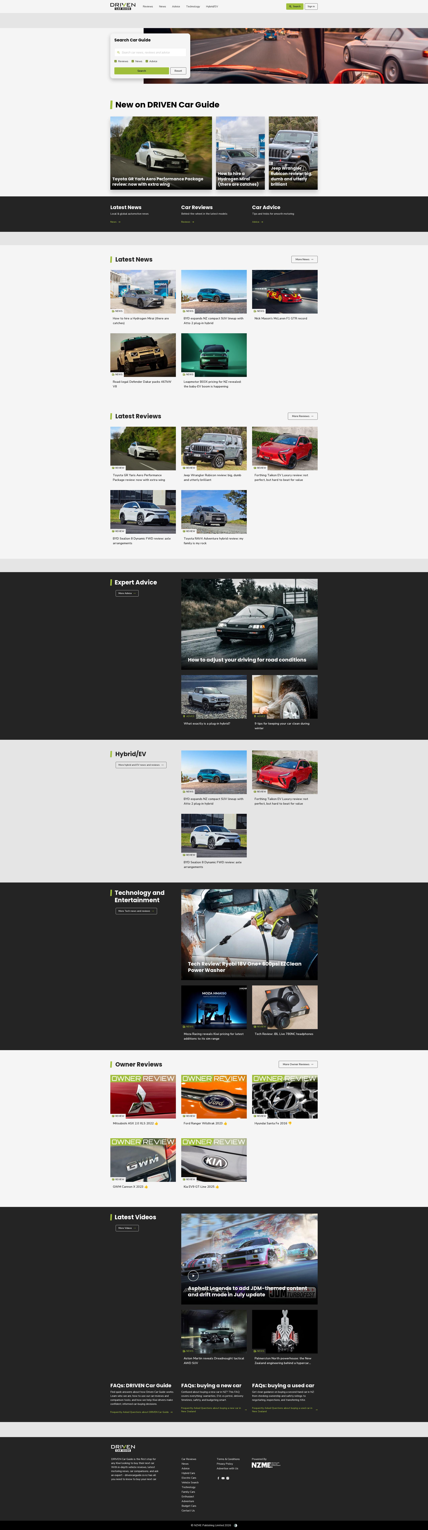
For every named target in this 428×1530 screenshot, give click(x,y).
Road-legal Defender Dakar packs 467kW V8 (143, 362)
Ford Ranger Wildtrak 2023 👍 (205, 1123)
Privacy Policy (225, 1464)
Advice (176, 6)
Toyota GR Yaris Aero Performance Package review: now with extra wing (161, 153)
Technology (193, 6)
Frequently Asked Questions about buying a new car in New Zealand (214, 1398)
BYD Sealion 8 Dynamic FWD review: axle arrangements (143, 519)
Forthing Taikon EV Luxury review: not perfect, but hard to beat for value (285, 456)
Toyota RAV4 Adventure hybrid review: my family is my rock (214, 519)
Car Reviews (189, 1459)
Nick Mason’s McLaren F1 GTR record (281, 318)
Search (141, 71)
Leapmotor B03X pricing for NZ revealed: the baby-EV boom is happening (214, 362)
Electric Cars (189, 1478)
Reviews (148, 6)
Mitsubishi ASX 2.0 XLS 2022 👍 (135, 1123)
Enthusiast (188, 1496)
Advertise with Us (227, 1468)
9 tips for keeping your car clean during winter (285, 704)
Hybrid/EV (212, 6)
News (162, 6)
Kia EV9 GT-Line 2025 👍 (201, 1187)
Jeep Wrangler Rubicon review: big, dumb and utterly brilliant (293, 153)
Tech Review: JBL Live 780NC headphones (284, 1034)
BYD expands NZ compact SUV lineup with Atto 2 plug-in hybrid (214, 299)
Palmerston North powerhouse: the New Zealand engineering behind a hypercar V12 (283, 1363)
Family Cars (188, 1492)
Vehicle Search (190, 1482)
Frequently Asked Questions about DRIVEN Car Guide (143, 1398)
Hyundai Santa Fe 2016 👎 (273, 1123)
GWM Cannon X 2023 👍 (130, 1187)
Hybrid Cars (188, 1473)
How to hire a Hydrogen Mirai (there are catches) (240, 153)
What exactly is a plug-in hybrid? (207, 724)
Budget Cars (189, 1506)
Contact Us (188, 1510)
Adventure (188, 1501)
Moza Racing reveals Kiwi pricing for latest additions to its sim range (214, 1014)
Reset (178, 71)
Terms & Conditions (228, 1459)
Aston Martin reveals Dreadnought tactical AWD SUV (214, 1339)
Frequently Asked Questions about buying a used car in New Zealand (285, 1398)
